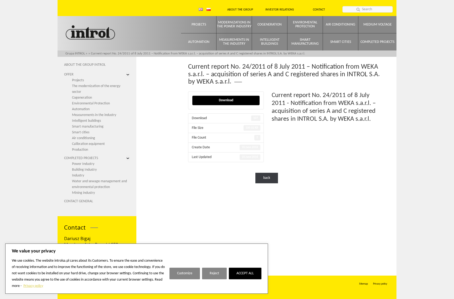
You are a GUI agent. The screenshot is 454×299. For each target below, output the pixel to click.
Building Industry (84, 170)
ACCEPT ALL (245, 273)
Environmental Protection (91, 103)
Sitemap (363, 283)
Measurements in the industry (234, 42)
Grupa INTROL (75, 53)
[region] (136, 269)
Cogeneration (269, 25)
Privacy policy (33, 286)
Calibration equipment (88, 144)
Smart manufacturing (305, 42)
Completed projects (377, 42)
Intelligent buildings (270, 42)
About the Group (240, 9)
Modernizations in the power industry (234, 24)
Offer (69, 75)
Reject (214, 273)
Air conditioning (340, 25)
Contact (319, 9)
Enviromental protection (305, 24)
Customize (184, 273)
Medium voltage (377, 25)
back (266, 178)
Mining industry (83, 193)
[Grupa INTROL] (90, 33)
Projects (199, 25)
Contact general (78, 201)
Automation (198, 42)
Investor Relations (279, 9)
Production (80, 150)
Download (226, 100)
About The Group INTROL (85, 65)
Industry (78, 176)
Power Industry (83, 164)
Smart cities (340, 42)
